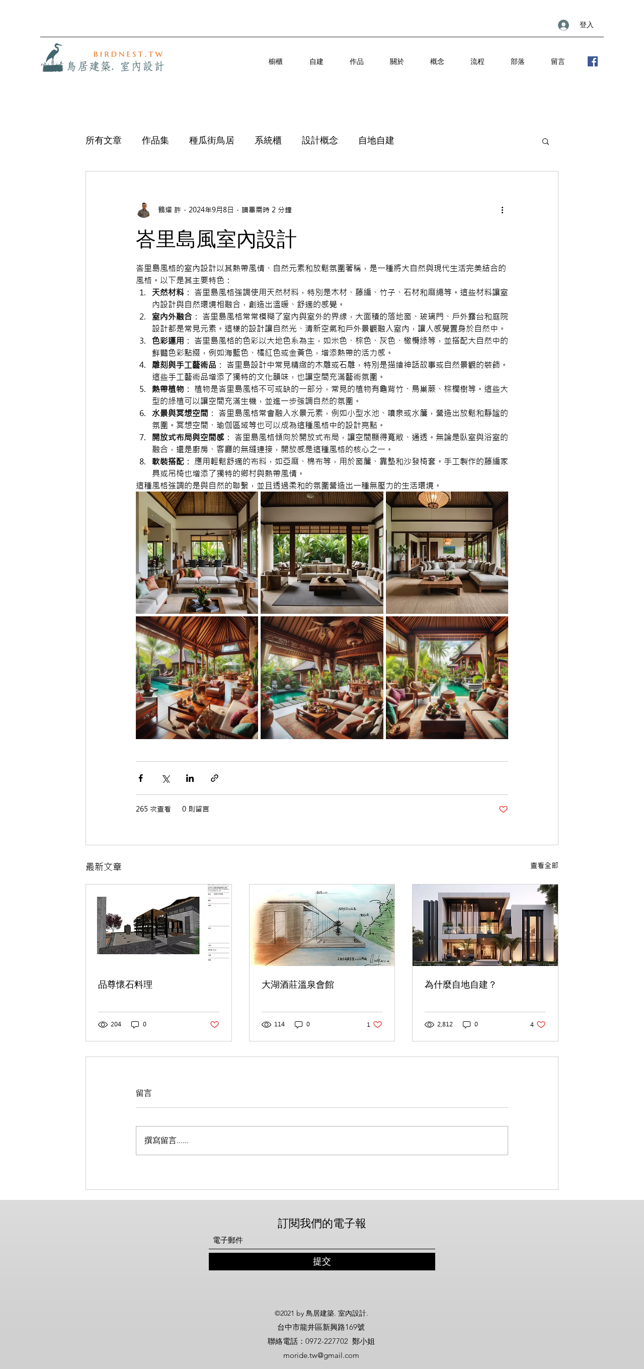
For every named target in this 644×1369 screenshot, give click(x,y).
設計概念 (320, 140)
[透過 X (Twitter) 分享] (165, 778)
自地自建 (376, 140)
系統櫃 (268, 140)
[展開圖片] (197, 553)
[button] (545, 141)
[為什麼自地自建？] (485, 925)
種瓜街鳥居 (211, 140)
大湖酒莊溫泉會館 (298, 984)
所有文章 (104, 140)
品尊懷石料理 (125, 984)
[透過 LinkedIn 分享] (190, 778)
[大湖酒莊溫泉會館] (322, 925)
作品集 (155, 140)
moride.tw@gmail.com (321, 1355)
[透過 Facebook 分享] (140, 778)
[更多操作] (502, 210)
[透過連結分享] (214, 778)
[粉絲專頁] (593, 61)
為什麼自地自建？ (461, 984)
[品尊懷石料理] (158, 925)
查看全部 (544, 865)
